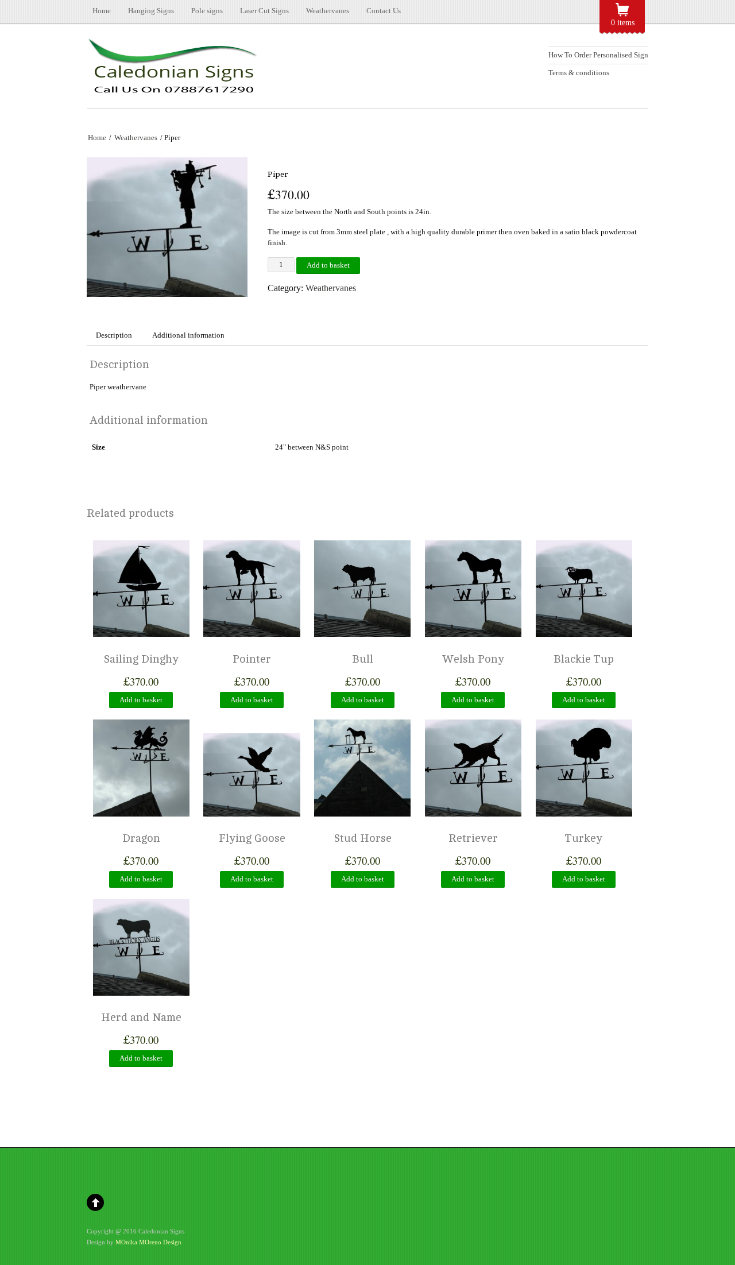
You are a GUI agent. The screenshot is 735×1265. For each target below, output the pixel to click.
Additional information (188, 335)
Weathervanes (327, 10)
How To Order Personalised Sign (598, 55)
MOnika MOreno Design (148, 1242)
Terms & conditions (578, 72)
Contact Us (383, 10)
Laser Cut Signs (264, 10)
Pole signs (207, 10)
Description (114, 335)
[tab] (114, 335)
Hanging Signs (151, 10)
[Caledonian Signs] (173, 88)
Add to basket (328, 265)
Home (101, 10)
